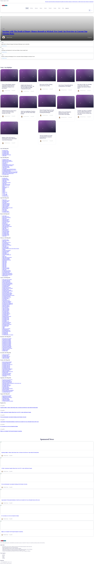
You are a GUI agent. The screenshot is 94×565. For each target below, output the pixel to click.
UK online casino (5, 163)
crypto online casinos (5, 312)
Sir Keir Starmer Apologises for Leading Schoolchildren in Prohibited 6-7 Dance (13, 550)
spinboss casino (4, 192)
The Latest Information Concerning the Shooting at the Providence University (14, 484)
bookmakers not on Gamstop (6, 160)
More (63, 8)
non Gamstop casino (5, 174)
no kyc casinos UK (5, 307)
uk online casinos (5, 350)
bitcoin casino (4, 199)
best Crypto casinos (5, 162)
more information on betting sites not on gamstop (9, 171)
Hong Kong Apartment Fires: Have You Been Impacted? (10, 547)
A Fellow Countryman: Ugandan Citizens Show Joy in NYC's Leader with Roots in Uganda (15, 412)
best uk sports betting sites (6, 284)
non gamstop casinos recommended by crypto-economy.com (11, 383)
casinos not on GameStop (6, 328)
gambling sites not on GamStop (7, 397)
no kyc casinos (4, 210)
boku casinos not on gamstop (6, 338)
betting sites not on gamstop (6, 154)
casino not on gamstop (5, 179)
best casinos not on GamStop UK (7, 303)
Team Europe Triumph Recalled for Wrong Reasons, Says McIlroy (66, 86)
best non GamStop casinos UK (7, 381)
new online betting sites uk (6, 271)
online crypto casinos (5, 305)
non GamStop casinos (5, 234)
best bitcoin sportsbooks (6, 300)
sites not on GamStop (5, 389)
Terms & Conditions (6, 563)
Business (36, 8)
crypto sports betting (5, 246)
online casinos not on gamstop (7, 226)
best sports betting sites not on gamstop (8, 295)
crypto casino (4, 215)
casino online (4, 155)
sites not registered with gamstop (7, 368)
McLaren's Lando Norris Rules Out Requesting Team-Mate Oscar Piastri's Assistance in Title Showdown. (48, 1)
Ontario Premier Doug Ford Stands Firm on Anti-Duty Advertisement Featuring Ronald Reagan (47, 111)
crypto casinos (4, 168)
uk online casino (4, 178)
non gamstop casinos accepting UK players (9, 169)
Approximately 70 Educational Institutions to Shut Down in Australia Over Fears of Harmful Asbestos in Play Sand (19, 421)
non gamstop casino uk (5, 203)
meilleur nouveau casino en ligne (7, 207)
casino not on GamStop (6, 323)
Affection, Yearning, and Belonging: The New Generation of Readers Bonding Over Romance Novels (18, 56)
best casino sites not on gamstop (7, 293)
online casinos (4, 202)
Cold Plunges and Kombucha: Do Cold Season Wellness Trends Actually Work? (14, 50)
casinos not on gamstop (6, 167)
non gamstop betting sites (6, 313)
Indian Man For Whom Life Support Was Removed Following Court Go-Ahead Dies (15, 44)
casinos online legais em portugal (7, 388)
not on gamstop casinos (6, 272)
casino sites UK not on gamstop (7, 348)
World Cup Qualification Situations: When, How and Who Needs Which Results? (28, 112)
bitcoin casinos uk (5, 275)
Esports (41, 8)
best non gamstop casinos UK (7, 361)
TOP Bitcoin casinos (5, 159)
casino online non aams (6, 185)
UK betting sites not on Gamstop (7, 165)
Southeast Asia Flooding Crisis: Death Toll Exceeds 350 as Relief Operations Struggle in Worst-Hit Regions (17, 549)
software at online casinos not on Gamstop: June (9, 172)
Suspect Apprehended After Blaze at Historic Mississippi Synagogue (11, 548)
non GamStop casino (5, 253)
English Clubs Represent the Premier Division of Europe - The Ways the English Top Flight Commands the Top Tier (27, 87)
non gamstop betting (5, 286)
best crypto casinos (5, 208)
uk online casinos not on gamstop (7, 288)
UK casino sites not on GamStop (7, 391)
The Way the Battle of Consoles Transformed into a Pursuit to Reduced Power (46, 137)
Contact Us (67, 8)
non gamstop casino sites (6, 280)
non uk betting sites (5, 243)
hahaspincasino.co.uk (5, 186)
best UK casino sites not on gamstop (8, 390)
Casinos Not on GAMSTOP (6, 301)
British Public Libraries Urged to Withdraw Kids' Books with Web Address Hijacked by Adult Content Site (17, 546)
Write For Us (2, 563)
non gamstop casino (5, 201)
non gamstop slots (5, 332)
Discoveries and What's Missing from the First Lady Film (46, 85)
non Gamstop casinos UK (6, 296)
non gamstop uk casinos (6, 285)
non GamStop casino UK (6, 330)
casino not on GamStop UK (6, 254)
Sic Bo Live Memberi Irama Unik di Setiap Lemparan (10, 248)
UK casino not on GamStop (6, 322)
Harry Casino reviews (5, 216)
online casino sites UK (5, 384)
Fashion (45, 8)
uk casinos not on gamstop (6, 182)
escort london (4, 375)
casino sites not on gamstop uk (7, 273)
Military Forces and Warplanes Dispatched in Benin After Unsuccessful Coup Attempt (65, 113)
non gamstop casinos (5, 151)
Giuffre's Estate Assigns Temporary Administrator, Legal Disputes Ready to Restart (77, 1)
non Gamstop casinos (5, 230)
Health (59, 8)
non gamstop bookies (5, 317)
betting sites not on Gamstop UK (7, 161)
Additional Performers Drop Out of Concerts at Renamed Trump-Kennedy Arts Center (9, 112)
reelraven (3, 190)
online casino (4, 180)
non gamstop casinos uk (6, 298)
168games (3, 249)
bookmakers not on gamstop (6, 316)
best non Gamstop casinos (6, 282)
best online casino (5, 150)
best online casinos (5, 372)
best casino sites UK (5, 329)
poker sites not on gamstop (6, 217)
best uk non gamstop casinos (6, 362)
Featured (50, 8)
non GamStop (4, 320)
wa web (3, 255)
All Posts (31, 8)
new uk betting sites (5, 311)
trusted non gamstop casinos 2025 (7, 371)
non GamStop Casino (5, 318)
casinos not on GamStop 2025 (7, 382)
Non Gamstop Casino (5, 166)
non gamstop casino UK (6, 363)
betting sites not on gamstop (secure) (8, 173)
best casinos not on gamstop (6, 341)
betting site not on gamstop (6, 396)
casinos (3, 326)
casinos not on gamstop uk (6, 380)
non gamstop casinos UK (6, 356)
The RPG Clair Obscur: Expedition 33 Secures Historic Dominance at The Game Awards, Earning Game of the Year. (84, 112)
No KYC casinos (5, 229)
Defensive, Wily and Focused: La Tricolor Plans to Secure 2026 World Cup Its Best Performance (9, 138)
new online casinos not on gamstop (7, 334)
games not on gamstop (5, 370)
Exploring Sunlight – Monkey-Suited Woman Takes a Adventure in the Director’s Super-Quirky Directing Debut (19, 407)
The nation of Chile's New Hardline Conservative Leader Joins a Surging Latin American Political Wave (84, 86)
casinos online (4, 181)
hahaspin (3, 188)
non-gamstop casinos (5, 289)
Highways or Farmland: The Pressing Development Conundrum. (11, 431)
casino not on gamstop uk (6, 281)
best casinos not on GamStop (6, 324)
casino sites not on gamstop (6, 340)
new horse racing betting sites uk (7, 283)
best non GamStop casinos (6, 331)
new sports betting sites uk (6, 242)
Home (27, 8)
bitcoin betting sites (5, 220)
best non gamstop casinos (6, 224)
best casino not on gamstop (6, 287)
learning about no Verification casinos (8, 164)
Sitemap (10, 563)
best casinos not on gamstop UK (7, 364)
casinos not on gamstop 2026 (6, 346)
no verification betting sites (6, 170)
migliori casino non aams (6, 184)
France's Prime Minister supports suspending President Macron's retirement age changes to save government (8, 86)
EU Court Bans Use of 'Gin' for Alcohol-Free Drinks (9, 426)
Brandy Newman (9, 37)
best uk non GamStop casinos (7, 292)
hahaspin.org (4, 187)
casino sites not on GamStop (6, 373)
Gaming (55, 8)
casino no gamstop (5, 206)
